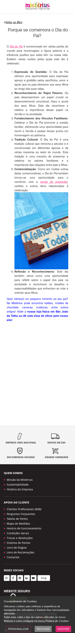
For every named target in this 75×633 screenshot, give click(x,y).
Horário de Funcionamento (24, 528)
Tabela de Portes (17, 519)
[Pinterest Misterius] (20, 578)
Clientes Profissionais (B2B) (24, 509)
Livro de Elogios (17, 547)
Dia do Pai (16, 46)
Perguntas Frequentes (21, 514)
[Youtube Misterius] (34, 578)
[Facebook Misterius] (13, 578)
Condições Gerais (18, 533)
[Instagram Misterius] (7, 578)
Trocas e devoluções (20, 538)
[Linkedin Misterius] (27, 578)
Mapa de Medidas (18, 523)
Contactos (13, 557)
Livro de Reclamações (20, 552)
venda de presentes (54, 182)
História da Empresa (20, 489)
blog (44, 578)
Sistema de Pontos (18, 543)
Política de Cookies (57, 620)
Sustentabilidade (18, 484)
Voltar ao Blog (13, 22)
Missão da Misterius (20, 480)
